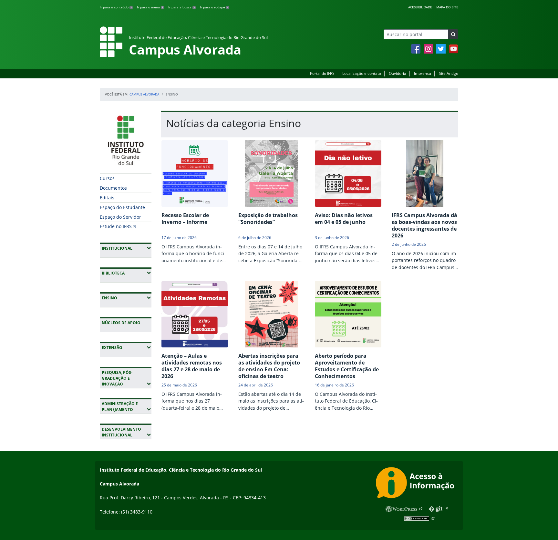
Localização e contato (361, 73)
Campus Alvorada (144, 94)
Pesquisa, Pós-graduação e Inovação (126, 378)
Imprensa (422, 73)
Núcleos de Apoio (121, 322)
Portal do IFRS (322, 73)
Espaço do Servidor (120, 217)
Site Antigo (448, 73)
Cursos (107, 178)
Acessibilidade (420, 7)
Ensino (126, 298)
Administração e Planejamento (126, 406)
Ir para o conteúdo (116, 7)
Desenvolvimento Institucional (126, 432)
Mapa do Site (447, 7)
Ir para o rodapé (214, 7)
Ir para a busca (181, 7)
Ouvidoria (397, 73)
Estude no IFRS (116, 226)
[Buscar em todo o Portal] (453, 34)
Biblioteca (126, 273)
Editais (107, 198)
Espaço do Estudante (122, 207)
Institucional (126, 248)
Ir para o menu (150, 7)
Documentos (113, 188)
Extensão (126, 347)
